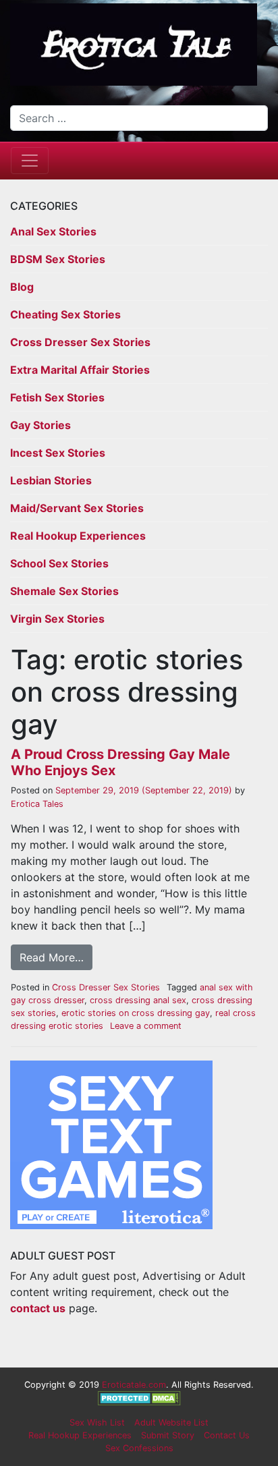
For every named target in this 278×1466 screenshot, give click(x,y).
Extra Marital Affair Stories (80, 369)
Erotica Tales (37, 804)
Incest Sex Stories (57, 452)
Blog (22, 286)
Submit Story (167, 1435)
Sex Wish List (97, 1422)
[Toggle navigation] (30, 160)
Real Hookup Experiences (78, 535)
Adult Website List (171, 1422)
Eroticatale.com (134, 1385)
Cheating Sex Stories (65, 314)
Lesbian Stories (51, 480)
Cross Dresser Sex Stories (80, 342)
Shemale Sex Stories (64, 591)
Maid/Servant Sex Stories (77, 508)
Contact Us (227, 1435)
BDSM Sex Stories (57, 259)
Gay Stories (40, 425)
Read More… (52, 957)
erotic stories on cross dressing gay (135, 1013)
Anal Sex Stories (53, 231)
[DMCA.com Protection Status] (139, 1397)
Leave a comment (146, 1026)
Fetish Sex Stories (57, 397)
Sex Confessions (139, 1448)
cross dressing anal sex (138, 1000)
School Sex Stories (59, 563)
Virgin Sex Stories (57, 618)
